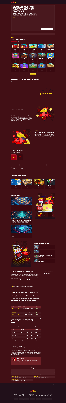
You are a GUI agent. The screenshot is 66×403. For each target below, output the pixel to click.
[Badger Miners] (42, 58)
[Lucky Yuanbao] (15, 67)
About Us (23, 401)
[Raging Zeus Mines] (51, 48)
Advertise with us (16, 401)
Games (31, 1)
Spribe (13, 308)
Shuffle (13, 314)
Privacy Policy (29, 401)
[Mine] (24, 48)
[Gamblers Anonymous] (19, 395)
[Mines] (15, 48)
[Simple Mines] (51, 58)
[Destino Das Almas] (15, 58)
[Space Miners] (42, 67)
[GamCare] (25, 395)
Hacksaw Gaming (13, 310)
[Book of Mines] (51, 67)
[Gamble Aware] (42, 395)
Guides (39, 1)
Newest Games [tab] (21, 41)
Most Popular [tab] (15, 41)
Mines (18, 308)
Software (35, 1)
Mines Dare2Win (19, 310)
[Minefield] (50, 184)
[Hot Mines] (33, 48)
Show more (46, 28)
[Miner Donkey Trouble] (33, 58)
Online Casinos (49, 1)
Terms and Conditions (43, 401)
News (54, 1)
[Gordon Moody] (31, 395)
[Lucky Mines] (24, 67)
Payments (43, 1)
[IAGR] (15, 395)
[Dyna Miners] (24, 58)
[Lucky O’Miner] (33, 67)
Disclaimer (35, 401)
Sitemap (51, 401)
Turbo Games (14, 312)
